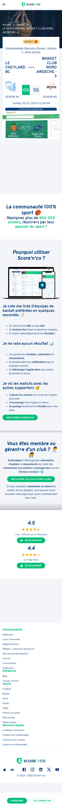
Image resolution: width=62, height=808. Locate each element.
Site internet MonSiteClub (15, 653)
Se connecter (42, 800)
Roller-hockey (9, 722)
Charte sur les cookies (14, 739)
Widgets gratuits (11, 644)
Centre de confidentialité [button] (15, 744)
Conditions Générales (13, 730)
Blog (5, 676)
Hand (5, 698)
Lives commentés (11, 639)
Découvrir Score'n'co (20, 417)
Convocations (9, 663)
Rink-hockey (9, 717)
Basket (20, 24)
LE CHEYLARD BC (15, 67)
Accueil (7, 24)
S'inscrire (17, 800)
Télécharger (32, 540)
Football (7, 689)
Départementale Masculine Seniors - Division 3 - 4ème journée (31, 50)
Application (8, 634)
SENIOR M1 (12, 96)
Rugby (6, 703)
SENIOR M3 (50, 96)
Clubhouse (8, 668)
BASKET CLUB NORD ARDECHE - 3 (46, 68)
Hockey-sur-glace (11, 712)
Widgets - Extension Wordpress (18, 649)
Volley (5, 708)
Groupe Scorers (11, 680)
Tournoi (6, 658)
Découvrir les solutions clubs (31, 479)
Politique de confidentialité (16, 735)
